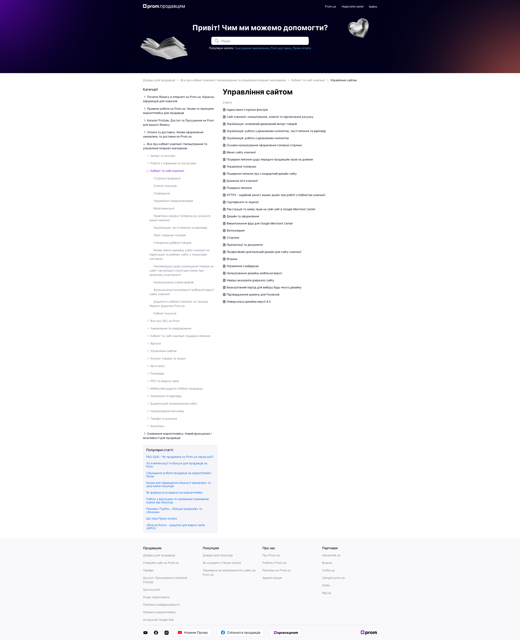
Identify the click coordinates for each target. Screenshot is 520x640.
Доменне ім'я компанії (242, 180)
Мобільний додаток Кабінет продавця (176, 388)
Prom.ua (330, 6)
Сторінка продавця (167, 178)
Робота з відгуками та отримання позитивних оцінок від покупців (177, 500)
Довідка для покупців (218, 555)
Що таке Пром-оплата (161, 518)
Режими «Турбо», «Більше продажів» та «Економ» (174, 510)
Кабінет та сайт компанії (308, 80)
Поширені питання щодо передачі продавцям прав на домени (270, 159)
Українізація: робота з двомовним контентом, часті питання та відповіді (276, 131)
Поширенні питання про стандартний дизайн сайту (262, 173)
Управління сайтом (343, 80)
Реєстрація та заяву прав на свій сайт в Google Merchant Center (271, 209)
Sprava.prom (151, 589)
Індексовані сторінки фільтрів (247, 109)
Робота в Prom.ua (274, 562)
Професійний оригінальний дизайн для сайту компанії (264, 251)
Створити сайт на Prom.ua (161, 562)
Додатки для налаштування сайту (173, 403)
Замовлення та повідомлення (170, 328)
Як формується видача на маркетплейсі (174, 492)
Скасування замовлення (252, 48)
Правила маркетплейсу (159, 612)
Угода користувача (156, 597)
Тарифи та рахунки (163, 418)
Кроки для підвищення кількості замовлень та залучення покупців (178, 484)
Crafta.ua (328, 570)
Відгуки (155, 343)
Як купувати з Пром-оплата (222, 562)
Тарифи (148, 570)
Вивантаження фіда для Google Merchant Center (260, 223)
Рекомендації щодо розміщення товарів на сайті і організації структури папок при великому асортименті (181, 270)
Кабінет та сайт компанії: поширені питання (180, 336)
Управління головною (241, 166)
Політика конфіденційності (161, 604)
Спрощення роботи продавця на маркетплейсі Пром (178, 474)
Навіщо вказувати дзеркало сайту (250, 280)
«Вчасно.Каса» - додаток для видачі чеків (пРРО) (175, 526)
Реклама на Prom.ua (276, 570)
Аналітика (157, 426)
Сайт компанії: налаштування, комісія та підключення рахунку (270, 116)
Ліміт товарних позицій (169, 235)
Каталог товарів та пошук (168, 358)
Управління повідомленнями (173, 201)
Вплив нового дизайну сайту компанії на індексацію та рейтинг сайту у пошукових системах (179, 254)
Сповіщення (162, 193)
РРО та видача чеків (164, 381)
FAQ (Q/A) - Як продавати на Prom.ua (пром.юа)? (179, 456)
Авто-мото (157, 366)
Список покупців (165, 185)
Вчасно (327, 562)
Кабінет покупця (165, 313)
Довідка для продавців (159, 80)
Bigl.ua (326, 593)
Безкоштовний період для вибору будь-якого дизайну (264, 287)
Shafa (326, 585)
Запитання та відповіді (165, 396)
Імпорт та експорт (163, 155)
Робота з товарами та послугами (173, 163)
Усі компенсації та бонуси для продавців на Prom (176, 464)
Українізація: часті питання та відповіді (180, 227)
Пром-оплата (302, 48)
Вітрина (232, 259)
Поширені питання (239, 188)
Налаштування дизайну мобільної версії (254, 273)
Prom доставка (280, 48)
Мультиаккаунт (164, 208)
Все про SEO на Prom (165, 321)
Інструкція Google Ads (158, 619)
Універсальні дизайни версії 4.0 (249, 301)
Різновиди (157, 373)
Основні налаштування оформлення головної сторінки (264, 145)
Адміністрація (272, 577)
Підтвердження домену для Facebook (253, 294)
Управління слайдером (243, 266)
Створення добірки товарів (172, 242)
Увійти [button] (373, 6)
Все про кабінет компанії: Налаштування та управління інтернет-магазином (233, 80)
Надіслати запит (353, 6)
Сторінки (233, 237)
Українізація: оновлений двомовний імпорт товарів (262, 124)
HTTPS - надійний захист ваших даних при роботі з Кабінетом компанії (276, 195)
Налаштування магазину (167, 411)
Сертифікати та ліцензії (243, 202)
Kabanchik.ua (331, 555)
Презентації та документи (245, 244)
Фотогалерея (236, 230)
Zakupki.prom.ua (333, 577)
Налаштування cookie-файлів (174, 282)
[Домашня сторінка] (164, 6)
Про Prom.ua (271, 555)
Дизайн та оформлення (243, 216)
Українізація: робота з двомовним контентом (258, 138)
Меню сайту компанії (241, 152)
